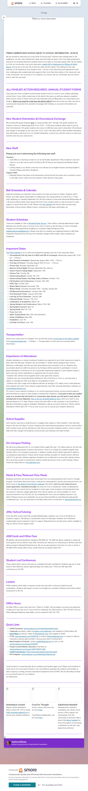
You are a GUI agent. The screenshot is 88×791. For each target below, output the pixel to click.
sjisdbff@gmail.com (44, 642)
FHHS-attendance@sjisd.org (17, 713)
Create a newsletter (22, 785)
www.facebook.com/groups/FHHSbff (24, 644)
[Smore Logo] (16, 3)
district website (72, 720)
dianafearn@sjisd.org (73, 500)
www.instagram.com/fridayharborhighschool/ (38, 654)
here (41, 710)
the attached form (33, 463)
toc (4, 17)
